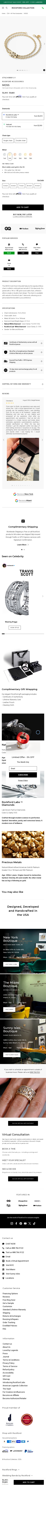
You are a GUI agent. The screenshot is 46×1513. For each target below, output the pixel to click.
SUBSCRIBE (23, 775)
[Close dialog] (38, 732)
